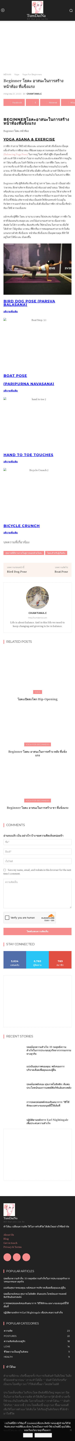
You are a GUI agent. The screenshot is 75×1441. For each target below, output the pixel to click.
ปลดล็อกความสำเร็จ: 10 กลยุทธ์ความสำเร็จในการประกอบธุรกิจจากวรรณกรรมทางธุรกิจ (49, 1050)
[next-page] (40, 815)
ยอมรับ (27, 1435)
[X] (26, 1257)
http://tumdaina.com (37, 617)
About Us (8, 1234)
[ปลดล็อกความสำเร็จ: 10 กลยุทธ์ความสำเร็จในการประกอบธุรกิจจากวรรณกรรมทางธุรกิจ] (13, 1050)
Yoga (16, 74)
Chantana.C (34, 94)
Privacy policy (43, 1435)
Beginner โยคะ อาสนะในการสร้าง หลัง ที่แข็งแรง (37, 753)
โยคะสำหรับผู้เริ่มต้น (56, 553)
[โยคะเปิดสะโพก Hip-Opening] (37, 670)
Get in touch (10, 1243)
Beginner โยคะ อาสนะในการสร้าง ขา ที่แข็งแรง (37, 808)
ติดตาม (37, 952)
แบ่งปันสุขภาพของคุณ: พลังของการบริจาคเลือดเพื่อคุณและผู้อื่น (46, 1067)
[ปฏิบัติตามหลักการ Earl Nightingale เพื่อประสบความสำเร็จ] (13, 1121)
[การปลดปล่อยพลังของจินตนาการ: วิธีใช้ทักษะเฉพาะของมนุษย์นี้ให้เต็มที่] (13, 1104)
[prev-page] (34, 815)
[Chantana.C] (37, 597)
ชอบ (15, 952)
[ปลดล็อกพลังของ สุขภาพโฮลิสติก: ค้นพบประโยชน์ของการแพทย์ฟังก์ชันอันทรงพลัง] (13, 1086)
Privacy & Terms (12, 1247)
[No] (70, 1430)
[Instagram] (17, 1257)
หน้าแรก (7, 74)
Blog (6, 1238)
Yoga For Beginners (32, 74)
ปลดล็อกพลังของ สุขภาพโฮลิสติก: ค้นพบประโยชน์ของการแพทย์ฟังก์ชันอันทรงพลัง (49, 1085)
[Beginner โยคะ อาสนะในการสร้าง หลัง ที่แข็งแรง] (37, 723)
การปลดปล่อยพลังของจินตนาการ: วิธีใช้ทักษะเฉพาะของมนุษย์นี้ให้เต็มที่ (48, 1103)
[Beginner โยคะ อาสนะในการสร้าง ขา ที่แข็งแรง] (37, 779)
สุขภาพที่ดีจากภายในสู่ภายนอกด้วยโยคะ (23, 553)
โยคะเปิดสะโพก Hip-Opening (38, 699)
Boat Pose (61, 571)
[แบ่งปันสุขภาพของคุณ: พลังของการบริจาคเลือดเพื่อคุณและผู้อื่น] (13, 1068)
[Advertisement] (37, 997)
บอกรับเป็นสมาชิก (60, 952)
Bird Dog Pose (17, 571)
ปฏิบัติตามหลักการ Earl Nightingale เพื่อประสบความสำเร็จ (47, 1121)
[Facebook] (7, 1257)
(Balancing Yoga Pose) (15, 154)
